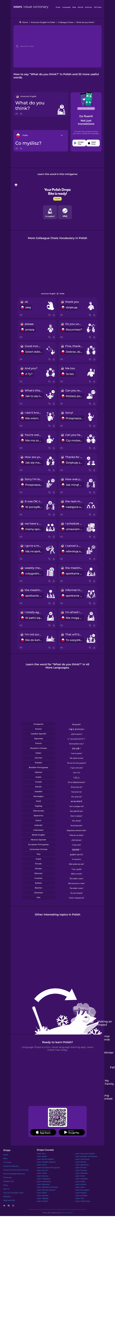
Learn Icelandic (81, 1179)
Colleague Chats (65, 22)
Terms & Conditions (67, 1212)
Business (88, 7)
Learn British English (45, 1159)
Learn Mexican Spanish (46, 1190)
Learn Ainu (41, 1154)
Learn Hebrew (42, 1176)
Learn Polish (42, 1193)
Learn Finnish (80, 1168)
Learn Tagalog (42, 1198)
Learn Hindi (80, 1176)
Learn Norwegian (82, 1190)
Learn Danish (80, 1162)
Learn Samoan (43, 1196)
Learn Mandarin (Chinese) (47, 1187)
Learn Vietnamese (82, 1201)
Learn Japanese (43, 1184)
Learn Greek (42, 1173)
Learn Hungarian (43, 1179)
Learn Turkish (42, 1201)
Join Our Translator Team (13, 1193)
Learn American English (85, 1154)
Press (5, 1185)
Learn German (81, 1170)
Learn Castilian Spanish (46, 1162)
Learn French (42, 1170)
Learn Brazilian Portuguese (86, 1156)
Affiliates (6, 1197)
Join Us (6, 1189)
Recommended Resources (14, 1174)
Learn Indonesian (44, 1182)
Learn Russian (81, 1193)
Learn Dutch (42, 1165)
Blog (74, 7)
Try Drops (7, 1162)
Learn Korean (80, 1184)
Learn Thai (79, 1198)
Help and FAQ (9, 1200)
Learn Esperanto (82, 1165)
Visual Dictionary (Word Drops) (15, 1170)
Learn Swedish (81, 1196)
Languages (66, 7)
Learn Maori (80, 1187)
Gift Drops (98, 7)
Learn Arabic (42, 1156)
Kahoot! (80, 7)
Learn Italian (80, 1182)
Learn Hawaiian (81, 1173)
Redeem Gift (8, 1181)
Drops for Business (11, 1166)
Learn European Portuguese (48, 1168)
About (5, 1155)
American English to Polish (43, 22)
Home (25, 22)
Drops (58, 7)
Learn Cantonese (82, 1159)
